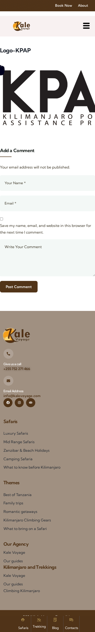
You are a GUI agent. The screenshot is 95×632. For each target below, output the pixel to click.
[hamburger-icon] (86, 26)
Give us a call (12, 364)
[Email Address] (8, 381)
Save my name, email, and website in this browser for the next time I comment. (45, 229)
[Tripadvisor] (30, 402)
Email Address (13, 391)
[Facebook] (7, 402)
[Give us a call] (8, 354)
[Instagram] (19, 402)
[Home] (21, 26)
